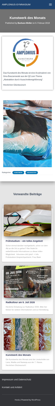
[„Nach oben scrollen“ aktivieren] (50, 401)
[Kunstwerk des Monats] (27, 334)
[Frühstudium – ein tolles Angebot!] (27, 220)
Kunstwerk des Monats (18, 355)
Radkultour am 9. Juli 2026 (20, 302)
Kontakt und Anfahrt (12, 387)
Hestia (17, 400)
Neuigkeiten (31, 172)
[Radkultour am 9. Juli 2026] (27, 282)
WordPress (35, 400)
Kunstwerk (18, 172)
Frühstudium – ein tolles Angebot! (24, 241)
